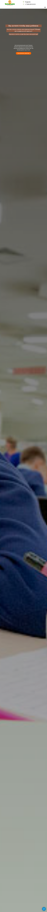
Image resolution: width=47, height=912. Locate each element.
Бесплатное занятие (23, 53)
